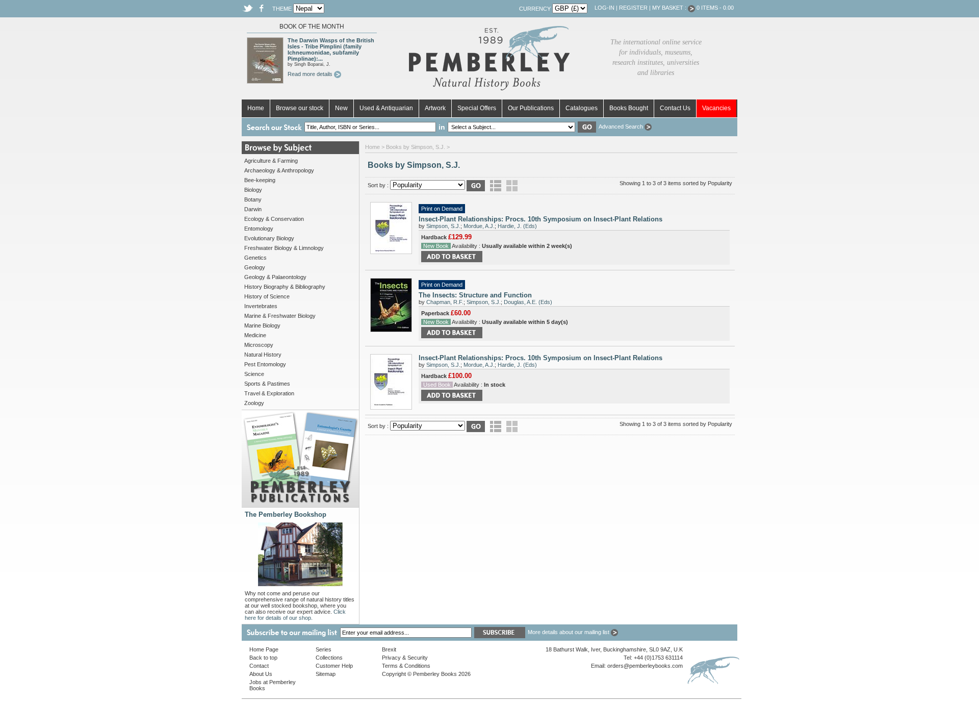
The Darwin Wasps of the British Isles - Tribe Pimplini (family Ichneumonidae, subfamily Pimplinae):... (331, 49)
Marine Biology (262, 325)
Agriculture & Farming (271, 161)
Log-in (604, 8)
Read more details (311, 74)
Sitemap (326, 674)
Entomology (258, 228)
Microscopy (258, 345)
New (341, 108)
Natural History (262, 354)
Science (254, 374)
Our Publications (531, 108)
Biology (253, 190)
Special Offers (476, 108)
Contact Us (675, 108)
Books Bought (628, 108)
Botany (253, 199)
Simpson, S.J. (443, 226)
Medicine (255, 335)
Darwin (253, 209)
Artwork (435, 108)
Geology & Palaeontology (275, 277)
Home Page (263, 649)
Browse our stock (299, 108)
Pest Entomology (265, 364)
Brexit (389, 649)
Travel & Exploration (269, 393)
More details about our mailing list (569, 632)
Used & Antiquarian (386, 108)
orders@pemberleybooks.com (645, 666)
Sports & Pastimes (267, 384)
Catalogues (581, 108)
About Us (260, 674)
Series (323, 649)
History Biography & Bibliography (284, 287)
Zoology (254, 403)
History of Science (267, 296)
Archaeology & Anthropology (279, 170)
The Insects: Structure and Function (475, 295)
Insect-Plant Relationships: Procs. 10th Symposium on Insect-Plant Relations (540, 219)
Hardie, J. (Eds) (517, 226)
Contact (259, 666)
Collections (329, 658)
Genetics (255, 258)
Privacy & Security (405, 658)
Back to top (263, 658)
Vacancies (716, 108)
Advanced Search (622, 126)
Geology (254, 267)
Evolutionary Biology (269, 238)
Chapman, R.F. (444, 302)
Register (633, 8)
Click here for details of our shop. (295, 615)
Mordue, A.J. (479, 226)
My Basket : (670, 8)
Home (255, 108)
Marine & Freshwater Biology (280, 316)
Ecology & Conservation (274, 219)
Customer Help (334, 666)
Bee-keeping (259, 180)
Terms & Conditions (406, 666)
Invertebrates (260, 306)
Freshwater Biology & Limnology (284, 248)
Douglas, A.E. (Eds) (528, 302)
